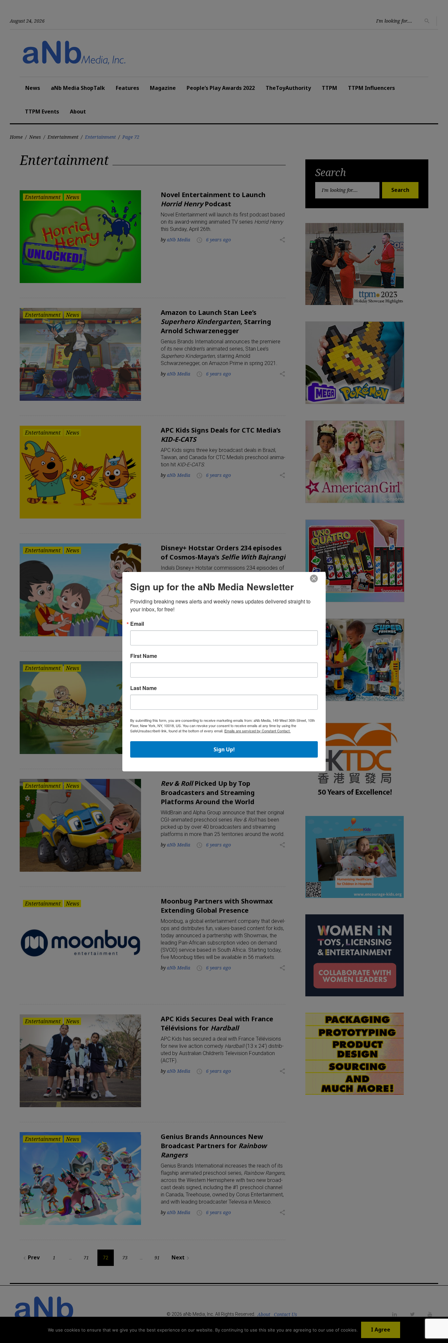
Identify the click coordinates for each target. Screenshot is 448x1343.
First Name (143, 656)
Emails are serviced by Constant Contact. (257, 730)
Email (137, 623)
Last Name (143, 688)
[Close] (314, 579)
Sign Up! (224, 749)
